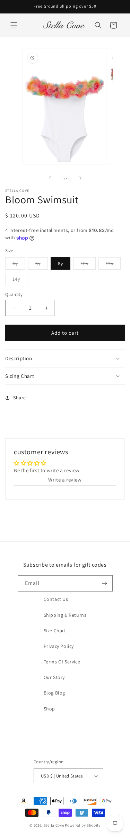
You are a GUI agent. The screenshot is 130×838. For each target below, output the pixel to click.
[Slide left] (50, 177)
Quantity (14, 294)
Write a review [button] (64, 479)
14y (19, 280)
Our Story (54, 677)
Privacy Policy (59, 646)
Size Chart (55, 630)
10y (88, 265)
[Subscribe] (104, 583)
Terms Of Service (62, 662)
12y (113, 265)
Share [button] (19, 397)
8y (60, 263)
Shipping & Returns (65, 615)
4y (18, 265)
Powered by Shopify (83, 825)
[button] (13, 25)
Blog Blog (54, 693)
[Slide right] (80, 177)
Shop (49, 709)
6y (41, 265)
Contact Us (56, 599)
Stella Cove (54, 825)
